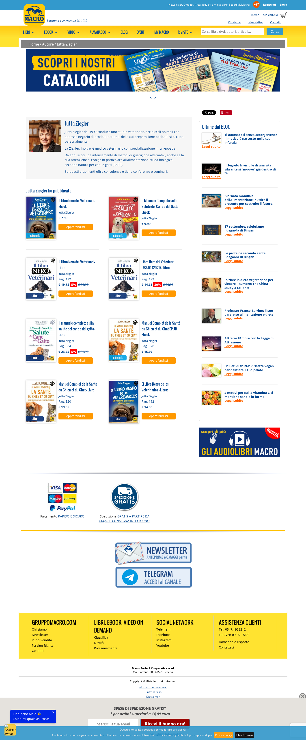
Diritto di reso (153, 692)
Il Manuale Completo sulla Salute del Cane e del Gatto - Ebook (161, 206)
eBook (49, 32)
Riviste (183, 32)
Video (71, 32)
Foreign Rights (42, 645)
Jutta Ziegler (67, 44)
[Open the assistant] (10, 730)
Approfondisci (75, 227)
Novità (99, 643)
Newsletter (255, 22)
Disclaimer (153, 697)
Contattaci (226, 647)
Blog (124, 32)
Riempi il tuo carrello (264, 15)
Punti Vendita (42, 640)
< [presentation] (151, 97)
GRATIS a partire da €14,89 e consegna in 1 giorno (124, 518)
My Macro (161, 32)
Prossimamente (105, 648)
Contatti (275, 22)
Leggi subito (211, 146)
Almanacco (98, 32)
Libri (26, 32)
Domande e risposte (234, 642)
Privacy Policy (223, 735)
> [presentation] (155, 97)
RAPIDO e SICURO (71, 516)
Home (34, 44)
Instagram (164, 640)
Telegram (163, 629)
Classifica (101, 637)
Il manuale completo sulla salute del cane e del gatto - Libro (76, 328)
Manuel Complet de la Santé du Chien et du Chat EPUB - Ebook (161, 328)
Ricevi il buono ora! (165, 724)
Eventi (141, 32)
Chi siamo (234, 22)
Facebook (163, 635)
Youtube (162, 645)
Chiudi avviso (244, 735)
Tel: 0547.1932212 (232, 629)
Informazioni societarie (153, 687)
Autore (48, 44)
